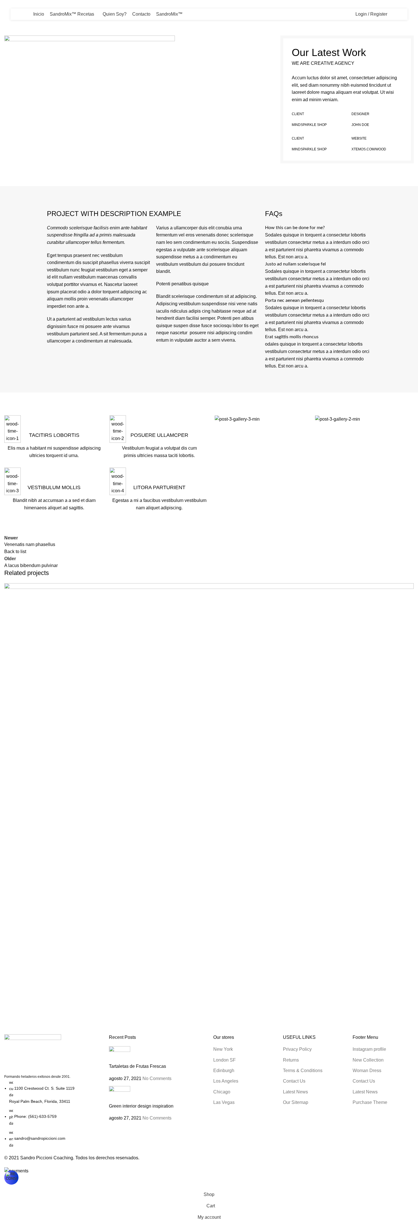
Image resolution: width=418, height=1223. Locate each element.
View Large (407, 589)
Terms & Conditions (302, 1070)
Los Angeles (225, 1081)
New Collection (368, 1060)
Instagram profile (369, 1049)
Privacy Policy (297, 1049)
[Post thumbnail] (119, 1054)
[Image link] (32, 1054)
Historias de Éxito (40, 20)
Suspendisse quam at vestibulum (55, 1012)
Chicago (221, 1091)
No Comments (156, 1078)
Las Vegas (224, 1102)
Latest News (295, 1091)
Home (10, 20)
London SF (224, 1060)
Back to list (15, 551)
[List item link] (52, 1114)
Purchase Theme (370, 1102)
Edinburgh (223, 1070)
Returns (291, 1060)
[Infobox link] (54, 437)
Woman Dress (367, 1070)
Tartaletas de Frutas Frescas (137, 1066)
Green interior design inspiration (141, 1106)
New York (223, 1049)
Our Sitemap (295, 1102)
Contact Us (294, 1081)
